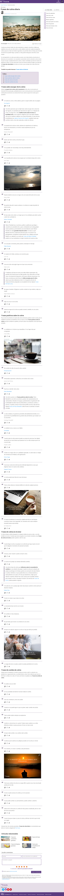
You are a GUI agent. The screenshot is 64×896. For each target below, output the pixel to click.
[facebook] (7, 106)
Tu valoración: (13, 868)
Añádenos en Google (37, 43)
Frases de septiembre (50, 13)
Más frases (5, 5)
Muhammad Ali (7, 371)
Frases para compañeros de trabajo (36, 845)
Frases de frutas (36, 837)
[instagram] (5, 889)
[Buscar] (62, 1)
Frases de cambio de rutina (11, 82)
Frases (2, 5)
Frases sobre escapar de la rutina (12, 76)
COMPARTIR (58, 2)
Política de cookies (48, 894)
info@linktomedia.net (5, 879)
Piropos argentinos (50, 19)
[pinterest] (11, 889)
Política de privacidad (40, 894)
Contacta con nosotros (22, 894)
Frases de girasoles (50, 24)
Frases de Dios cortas (50, 17)
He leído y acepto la (10, 871)
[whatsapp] (5, 106)
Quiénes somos (15, 894)
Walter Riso (7, 590)
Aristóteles (6, 431)
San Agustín (7, 103)
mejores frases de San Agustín (21, 118)
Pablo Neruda (7, 246)
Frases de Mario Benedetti (15, 406)
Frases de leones (49, 28)
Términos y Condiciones (32, 894)
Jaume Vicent (8, 13)
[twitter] (9, 106)
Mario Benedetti (8, 391)
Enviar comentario (36, 872)
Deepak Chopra (8, 469)
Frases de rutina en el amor (11, 80)
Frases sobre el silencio (22, 69)
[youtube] (8, 889)
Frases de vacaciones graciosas (13, 838)
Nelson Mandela (8, 219)
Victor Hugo (7, 457)
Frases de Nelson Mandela (29, 236)
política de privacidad (13, 871)
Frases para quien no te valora (52, 22)
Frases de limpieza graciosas (15, 845)
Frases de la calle (49, 15)
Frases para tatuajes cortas (51, 26)
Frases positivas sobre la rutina (12, 78)
